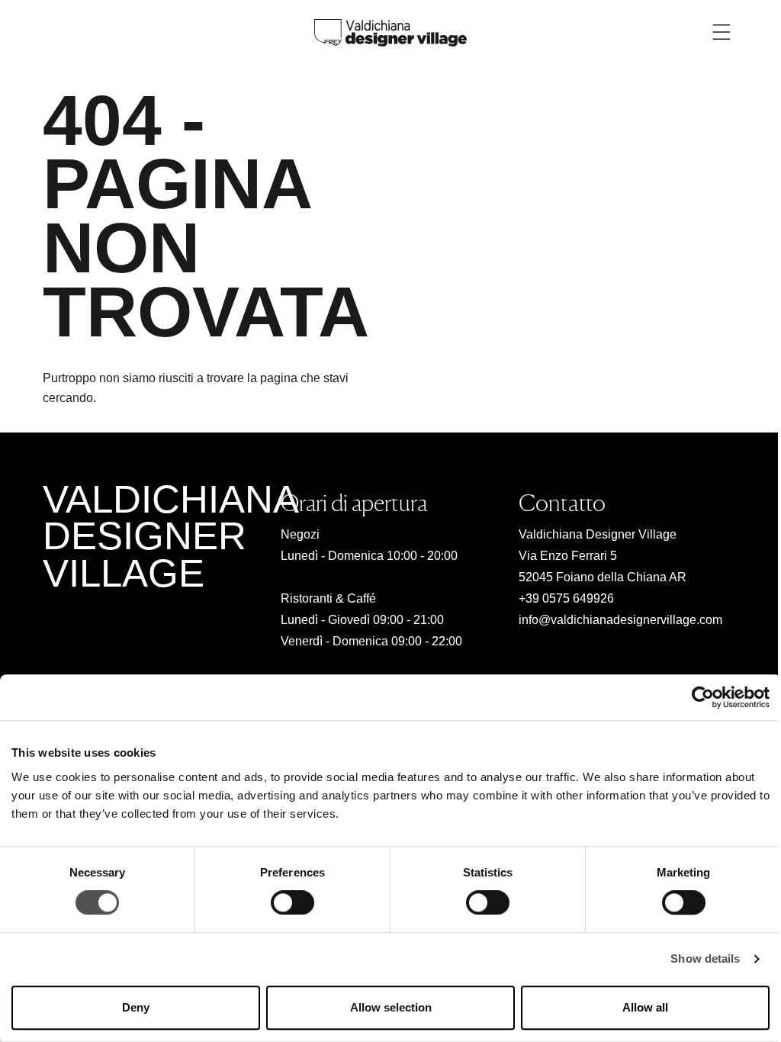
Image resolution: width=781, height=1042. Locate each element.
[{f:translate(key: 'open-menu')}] (721, 32)
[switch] (292, 903)
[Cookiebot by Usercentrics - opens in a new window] (703, 697)
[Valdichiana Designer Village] (390, 31)
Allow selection (391, 1007)
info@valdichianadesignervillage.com (620, 619)
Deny (135, 1007)
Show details (705, 959)
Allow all (645, 1007)
